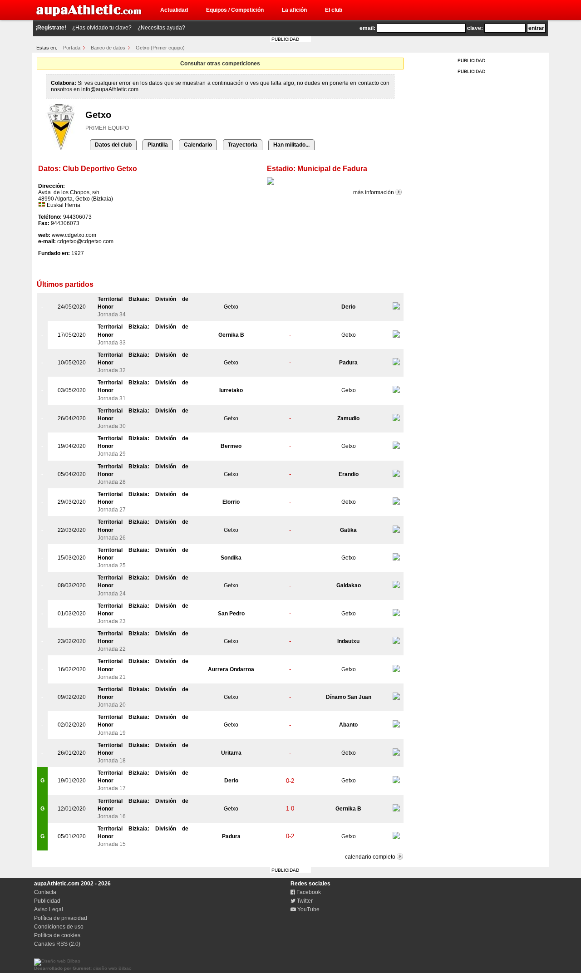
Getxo (231, 307)
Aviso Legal (48, 909)
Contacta (45, 892)
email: (367, 28)
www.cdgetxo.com (74, 235)
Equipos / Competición (235, 10)
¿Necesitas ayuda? (161, 28)
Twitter (304, 901)
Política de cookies (57, 935)
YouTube (308, 909)
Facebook (308, 892)
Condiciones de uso (59, 927)
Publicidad (47, 901)
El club (333, 10)
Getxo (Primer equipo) (160, 47)
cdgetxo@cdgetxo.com (85, 241)
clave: (475, 28)
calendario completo (370, 857)
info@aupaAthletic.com (109, 89)
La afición (294, 10)
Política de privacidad (60, 918)
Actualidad (174, 10)
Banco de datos (108, 47)
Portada (71, 47)
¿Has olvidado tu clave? (102, 28)
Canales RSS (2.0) (57, 944)
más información (373, 192)
